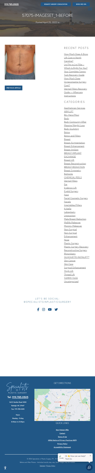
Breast (67, 139)
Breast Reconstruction (75, 163)
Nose (66, 239)
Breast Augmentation (74, 142)
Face (66, 194)
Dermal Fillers (70, 180)
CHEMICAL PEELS (73, 177)
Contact (62, 433)
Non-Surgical (70, 229)
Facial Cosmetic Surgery (76, 198)
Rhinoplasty (70, 253)
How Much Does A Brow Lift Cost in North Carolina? (76, 57)
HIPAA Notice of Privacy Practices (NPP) (62, 440)
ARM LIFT (68, 111)
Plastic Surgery (71, 243)
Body (66, 118)
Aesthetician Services (74, 108)
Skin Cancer (70, 260)
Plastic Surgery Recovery (76, 246)
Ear (65, 184)
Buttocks (68, 174)
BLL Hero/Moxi (71, 115)
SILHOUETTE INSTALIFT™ (76, 257)
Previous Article (13, 88)
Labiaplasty (69, 212)
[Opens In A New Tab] (62, 404)
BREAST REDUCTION (74, 167)
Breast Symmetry (72, 170)
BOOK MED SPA (81, 4)
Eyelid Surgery (71, 191)
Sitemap (42, 466)
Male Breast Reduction (75, 219)
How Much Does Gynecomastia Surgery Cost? (75, 82)
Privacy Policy (62, 444)
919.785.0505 (11, 4)
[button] (90, 9)
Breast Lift (69, 160)
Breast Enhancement (74, 146)
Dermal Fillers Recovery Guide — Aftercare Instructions (75, 92)
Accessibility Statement (62, 447)
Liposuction (69, 215)
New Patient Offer (62, 430)
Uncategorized (71, 281)
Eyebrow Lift (70, 187)
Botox (67, 132)
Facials (67, 201)
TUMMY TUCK (71, 278)
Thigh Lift (68, 271)
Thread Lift (69, 274)
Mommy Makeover (73, 226)
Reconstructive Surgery (75, 250)
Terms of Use (62, 437)
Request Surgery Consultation (55, 4)
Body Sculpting (71, 128)
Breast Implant (71, 149)
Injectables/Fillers (73, 205)
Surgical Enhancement (75, 267)
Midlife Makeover (72, 222)
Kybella (67, 208)
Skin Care (68, 264)
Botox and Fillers (72, 135)
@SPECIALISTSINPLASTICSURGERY (47, 301)
